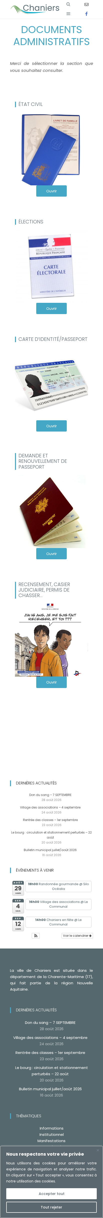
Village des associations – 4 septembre (50, 807)
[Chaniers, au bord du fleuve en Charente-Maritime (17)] (35, 9)
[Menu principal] (68, 14)
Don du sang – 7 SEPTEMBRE (50, 795)
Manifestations (52, 1140)
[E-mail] (86, 4)
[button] (36, 935)
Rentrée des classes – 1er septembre (50, 820)
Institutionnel (52, 1134)
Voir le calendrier (76, 935)
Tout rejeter (51, 1207)
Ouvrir (51, 191)
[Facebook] (86, 14)
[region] (51, 1182)
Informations (52, 1128)
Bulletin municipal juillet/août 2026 (50, 850)
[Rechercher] (68, 4)
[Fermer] (98, 1150)
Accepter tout (51, 1193)
